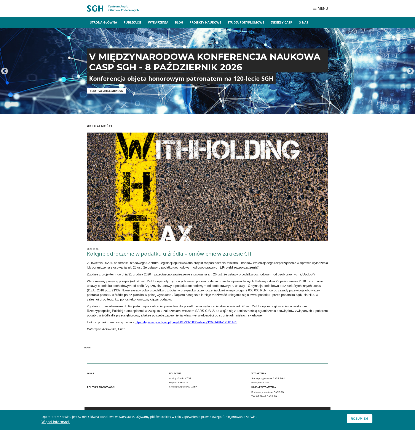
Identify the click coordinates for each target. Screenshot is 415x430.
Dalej (410, 71)
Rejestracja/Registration (106, 90)
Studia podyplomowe (246, 22)
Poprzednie (4, 71)
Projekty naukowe (205, 22)
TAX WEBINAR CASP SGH (264, 396)
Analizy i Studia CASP (180, 378)
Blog (179, 22)
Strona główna (103, 22)
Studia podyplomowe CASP (183, 386)
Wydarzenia (158, 22)
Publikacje (133, 22)
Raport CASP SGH (178, 382)
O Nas (303, 22)
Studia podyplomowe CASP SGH (267, 378)
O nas (90, 373)
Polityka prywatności (101, 387)
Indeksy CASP (281, 22)
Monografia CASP (260, 382)
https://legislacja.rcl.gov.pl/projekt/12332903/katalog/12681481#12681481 (186, 322)
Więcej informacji (56, 421)
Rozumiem (359, 418)
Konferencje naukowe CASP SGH (268, 392)
